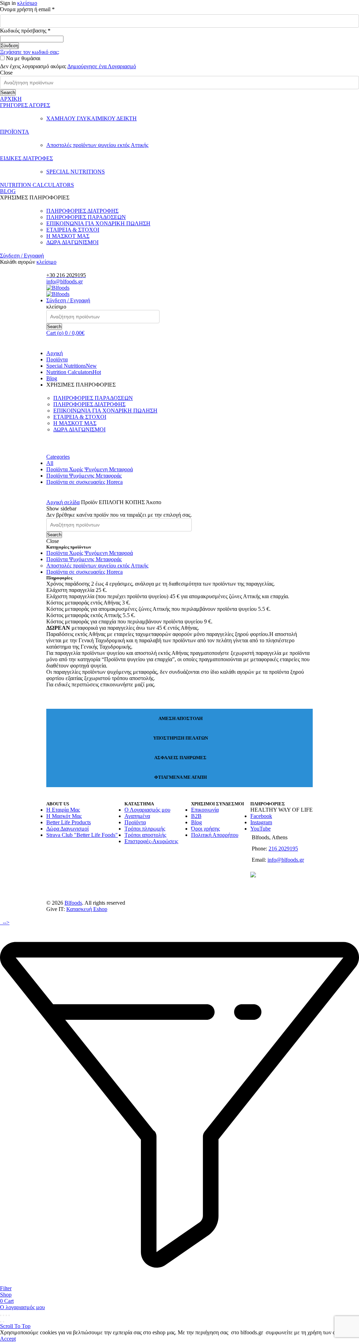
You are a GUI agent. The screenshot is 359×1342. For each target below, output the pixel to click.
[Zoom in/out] (9, 1315)
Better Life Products (68, 822)
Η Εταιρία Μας (63, 810)
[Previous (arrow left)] (0, 1321)
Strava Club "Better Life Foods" (82, 835)
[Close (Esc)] (0, 1315)
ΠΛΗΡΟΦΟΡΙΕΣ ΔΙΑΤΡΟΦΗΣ (82, 211)
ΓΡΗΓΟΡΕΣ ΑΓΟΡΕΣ (25, 105)
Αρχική (54, 353)
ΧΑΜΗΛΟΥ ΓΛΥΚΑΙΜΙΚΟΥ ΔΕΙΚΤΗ (91, 118)
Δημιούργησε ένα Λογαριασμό (101, 66)
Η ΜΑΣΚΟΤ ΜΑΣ (67, 236)
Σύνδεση (9, 45)
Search (8, 92)
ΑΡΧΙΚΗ (11, 99)
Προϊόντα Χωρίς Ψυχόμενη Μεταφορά (89, 469)
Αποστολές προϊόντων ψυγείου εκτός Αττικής (97, 145)
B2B (196, 816)
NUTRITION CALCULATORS (37, 185)
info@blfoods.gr (64, 281)
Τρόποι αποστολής (145, 835)
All (49, 463)
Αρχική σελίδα (63, 502)
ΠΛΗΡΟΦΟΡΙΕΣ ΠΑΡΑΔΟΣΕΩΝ (86, 217)
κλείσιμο (27, 3)
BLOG (8, 191)
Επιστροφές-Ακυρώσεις (151, 841)
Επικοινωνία (205, 810)
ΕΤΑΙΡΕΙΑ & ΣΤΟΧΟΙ (72, 230)
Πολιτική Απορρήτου (214, 835)
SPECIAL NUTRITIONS (75, 172)
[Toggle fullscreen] (6, 1315)
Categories (58, 457)
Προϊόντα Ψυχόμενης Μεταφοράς (84, 476)
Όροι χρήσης (205, 829)
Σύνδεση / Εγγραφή (22, 256)
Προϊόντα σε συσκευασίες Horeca (84, 482)
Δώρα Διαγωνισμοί (67, 829)
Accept (8, 1339)
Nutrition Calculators (73, 372)
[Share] (3, 1315)
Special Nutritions (71, 366)
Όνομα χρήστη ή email (39, 9)
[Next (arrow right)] (3, 1321)
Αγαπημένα (137, 816)
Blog (51, 378)
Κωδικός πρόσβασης (37, 31)
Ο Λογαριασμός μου (147, 810)
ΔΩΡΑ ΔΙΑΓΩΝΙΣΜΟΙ (72, 242)
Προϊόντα (57, 359)
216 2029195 (283, 849)
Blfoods (73, 903)
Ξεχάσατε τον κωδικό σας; (29, 52)
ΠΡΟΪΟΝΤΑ (14, 132)
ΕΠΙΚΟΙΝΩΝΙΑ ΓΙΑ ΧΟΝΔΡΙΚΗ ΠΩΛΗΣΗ (98, 223)
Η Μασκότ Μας (64, 816)
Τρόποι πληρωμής (144, 829)
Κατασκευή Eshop (86, 909)
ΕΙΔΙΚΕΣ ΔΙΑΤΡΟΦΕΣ (26, 158)
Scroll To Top (15, 1326)
